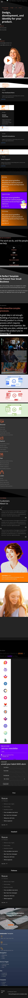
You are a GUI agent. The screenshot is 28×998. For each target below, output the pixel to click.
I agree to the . (8, 754)
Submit (5, 784)
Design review (3, 445)
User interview (3, 431)
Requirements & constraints (6, 435)
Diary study (2, 429)
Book (3, 956)
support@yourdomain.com (5, 45)
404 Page (4, 965)
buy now (4, 824)
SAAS (3, 958)
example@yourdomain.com (6, 43)
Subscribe (4, 756)
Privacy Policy (11, 754)
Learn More (3, 99)
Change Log (4, 985)
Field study (2, 427)
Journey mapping (4, 451)
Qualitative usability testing (6, 461)
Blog (3, 967)
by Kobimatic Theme (12, 991)
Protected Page (5, 964)
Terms (3, 983)
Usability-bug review (4, 484)
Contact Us (4, 973)
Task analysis (3, 449)
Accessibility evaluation (5, 468)
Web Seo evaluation (4, 464)
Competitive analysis (5, 443)
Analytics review (3, 480)
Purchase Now (17, 925)
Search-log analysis (4, 482)
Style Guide (4, 974)
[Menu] (2, 1)
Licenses (4, 982)
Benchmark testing (4, 462)
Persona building (4, 447)
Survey (1, 478)
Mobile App (4, 955)
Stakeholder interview (5, 433)
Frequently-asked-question (6, 486)
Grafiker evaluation (4, 466)
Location (4, 976)
